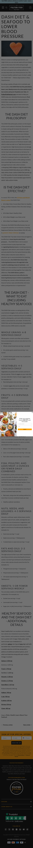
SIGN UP (24, 429)
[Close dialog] (32, 412)
